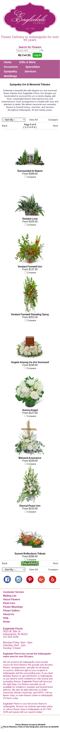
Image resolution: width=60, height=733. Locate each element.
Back (4, 125)
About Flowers (11, 599)
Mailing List (9, 595)
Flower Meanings (13, 607)
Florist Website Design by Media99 (30, 725)
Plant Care (9, 603)
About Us (8, 614)
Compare (53, 119)
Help (5, 618)
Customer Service (13, 592)
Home (8, 62)
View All (33, 119)
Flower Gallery (11, 610)
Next (55, 125)
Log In (37, 55)
